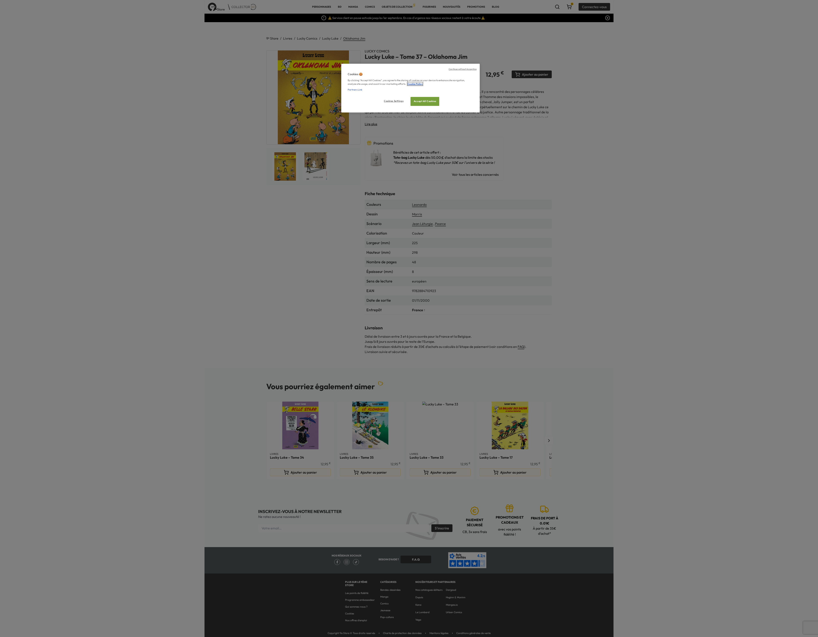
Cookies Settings (393, 100)
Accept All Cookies (425, 101)
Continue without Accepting (463, 69)
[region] (410, 88)
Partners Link (355, 89)
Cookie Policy (415, 83)
